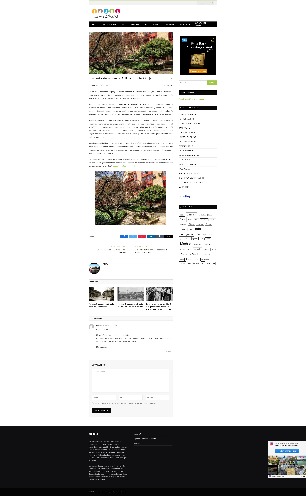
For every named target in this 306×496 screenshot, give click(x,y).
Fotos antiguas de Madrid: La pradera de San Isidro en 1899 (130, 305)
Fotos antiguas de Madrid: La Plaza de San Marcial (101, 305)
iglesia (195, 239)
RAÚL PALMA (184, 169)
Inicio (93, 24)
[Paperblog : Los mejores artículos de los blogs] (185, 198)
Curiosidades (109, 24)
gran (204, 234)
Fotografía (168, 85)
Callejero (170, 24)
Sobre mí (137, 434)
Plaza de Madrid (190, 254)
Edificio (191, 224)
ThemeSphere (121, 492)
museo (182, 249)
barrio (210, 215)
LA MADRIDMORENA (187, 137)
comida (183, 224)
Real (197, 259)
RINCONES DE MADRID (188, 173)
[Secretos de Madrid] (106, 13)
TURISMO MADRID (186, 119)
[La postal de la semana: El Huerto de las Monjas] (131, 53)
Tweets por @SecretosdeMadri (191, 99)
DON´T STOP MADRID (188, 114)
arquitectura (202, 215)
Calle (183, 219)
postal (207, 254)
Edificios (157, 24)
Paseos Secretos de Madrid (123, 166)
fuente (198, 234)
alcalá (182, 215)
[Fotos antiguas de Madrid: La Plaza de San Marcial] (102, 294)
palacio (197, 249)
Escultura (185, 24)
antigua (191, 214)
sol (203, 263)
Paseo (214, 249)
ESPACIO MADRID (186, 146)
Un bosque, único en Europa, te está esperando (111, 251)
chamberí (204, 220)
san (189, 263)
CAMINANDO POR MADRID (190, 123)
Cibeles (212, 220)
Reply (168, 352)
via (214, 263)
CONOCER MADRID (187, 133)
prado (182, 259)
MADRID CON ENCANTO (189, 155)
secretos (196, 263)
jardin (202, 239)
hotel (188, 239)
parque (207, 249)
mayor (207, 244)
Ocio (146, 24)
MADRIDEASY (184, 160)
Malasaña (197, 244)
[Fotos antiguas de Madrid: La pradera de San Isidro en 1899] (130, 294)
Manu (93, 85)
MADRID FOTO (185, 187)
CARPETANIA (184, 128)
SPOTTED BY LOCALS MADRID (191, 178)
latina (208, 239)
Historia (135, 24)
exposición (183, 229)
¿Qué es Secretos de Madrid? (145, 439)
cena (196, 220)
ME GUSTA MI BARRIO (188, 142)
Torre (208, 263)
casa (190, 219)
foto (198, 229)
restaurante (205, 259)
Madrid (185, 244)
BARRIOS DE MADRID (188, 164)
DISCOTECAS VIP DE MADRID (191, 182)
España (208, 224)
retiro (182, 263)
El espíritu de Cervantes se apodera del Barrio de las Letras (151, 251)
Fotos (123, 24)
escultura (200, 224)
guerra (182, 239)
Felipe (190, 229)
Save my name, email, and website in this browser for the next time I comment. (126, 403)
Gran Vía (212, 234)
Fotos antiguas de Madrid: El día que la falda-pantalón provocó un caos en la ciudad (159, 307)
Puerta (189, 259)
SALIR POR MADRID (187, 151)
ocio (189, 249)
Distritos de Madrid (200, 24)
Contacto (137, 443)
